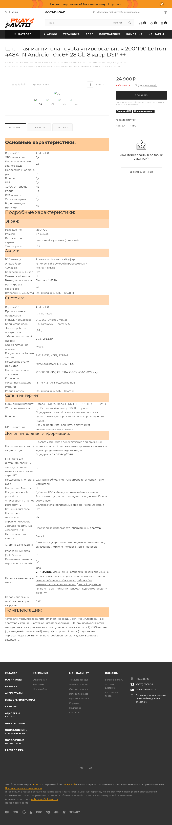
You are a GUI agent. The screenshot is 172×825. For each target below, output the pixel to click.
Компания (41, 673)
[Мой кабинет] (165, 13)
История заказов (79, 693)
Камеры (11, 706)
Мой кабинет (79, 673)
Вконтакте (81, 767)
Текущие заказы (78, 679)
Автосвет (12, 686)
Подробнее (114, 4)
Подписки (75, 707)
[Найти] (130, 22)
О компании (40, 679)
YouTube (90, 767)
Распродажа (14, 750)
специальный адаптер (86, 527)
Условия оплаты (114, 679)
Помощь (111, 673)
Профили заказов (79, 698)
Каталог (11, 673)
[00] (57, 94)
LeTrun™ (32, 635)
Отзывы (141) (39, 127)
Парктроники (15, 723)
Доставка (62, 127)
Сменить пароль (78, 689)
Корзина (74, 703)
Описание (15, 127)
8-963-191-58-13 (55, 12)
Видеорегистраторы (20, 699)
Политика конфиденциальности (23, 788)
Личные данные (78, 684)
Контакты (38, 684)
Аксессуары (14, 693)
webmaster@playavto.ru (44, 799)
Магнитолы (13, 679)
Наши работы (41, 689)
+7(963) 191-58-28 (144, 684)
